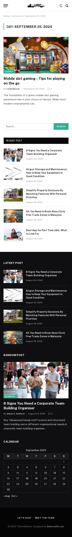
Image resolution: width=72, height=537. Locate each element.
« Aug (6, 496)
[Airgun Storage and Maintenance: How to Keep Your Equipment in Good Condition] (13, 173)
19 (36, 478)
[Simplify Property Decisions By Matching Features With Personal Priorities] (13, 195)
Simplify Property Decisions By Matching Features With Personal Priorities (46, 194)
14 (54, 473)
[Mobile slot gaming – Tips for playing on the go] (36, 55)
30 (8, 489)
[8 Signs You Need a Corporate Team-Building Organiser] (13, 155)
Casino (9, 72)
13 (45, 473)
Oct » (14, 496)
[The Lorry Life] (36, 5)
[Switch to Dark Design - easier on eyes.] (61, 5)
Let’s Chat (24, 518)
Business (10, 396)
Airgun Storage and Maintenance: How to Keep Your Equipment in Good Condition (46, 173)
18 (27, 478)
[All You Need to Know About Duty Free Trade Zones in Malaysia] (13, 216)
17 (17, 478)
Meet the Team (44, 518)
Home (6, 16)
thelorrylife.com (55, 526)
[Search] (67, 6)
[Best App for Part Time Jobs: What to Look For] (13, 234)
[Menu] (5, 6)
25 (27, 484)
